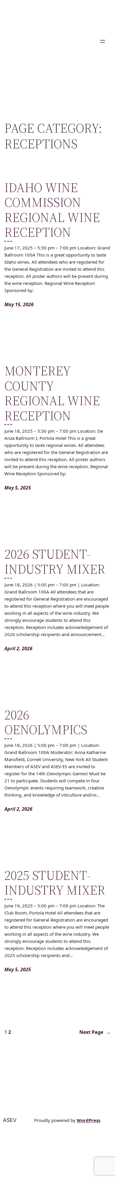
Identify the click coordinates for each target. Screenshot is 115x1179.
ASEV (10, 1120)
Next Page (95, 1032)
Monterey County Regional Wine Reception (52, 393)
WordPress (88, 1120)
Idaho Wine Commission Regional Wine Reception (52, 210)
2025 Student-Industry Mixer (54, 883)
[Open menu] (102, 41)
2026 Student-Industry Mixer (54, 562)
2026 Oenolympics (45, 722)
